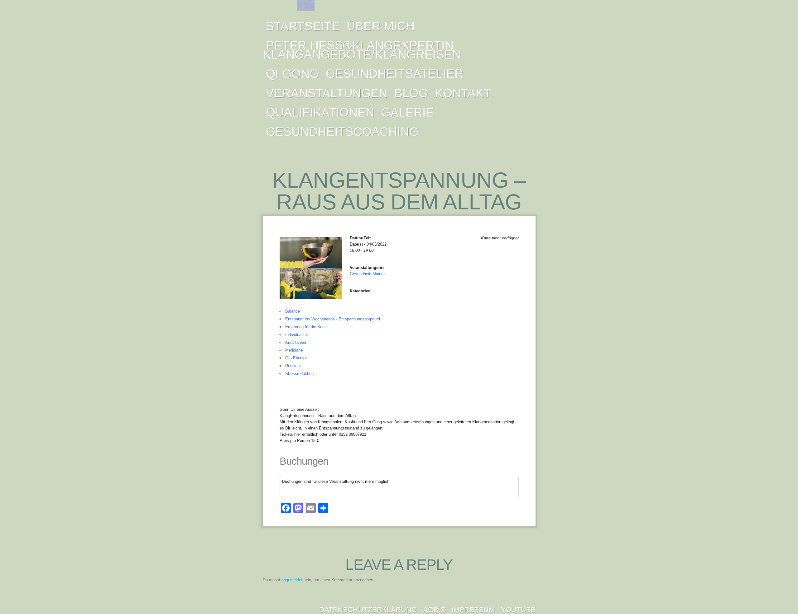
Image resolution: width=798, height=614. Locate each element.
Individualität (296, 334)
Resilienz (293, 365)
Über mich (381, 26)
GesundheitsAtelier (394, 73)
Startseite (303, 26)
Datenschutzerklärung (368, 610)
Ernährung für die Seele (306, 326)
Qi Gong (292, 73)
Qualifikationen (320, 112)
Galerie (407, 112)
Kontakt (463, 93)
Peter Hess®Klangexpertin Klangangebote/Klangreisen (362, 50)
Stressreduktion (299, 373)
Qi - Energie (296, 358)
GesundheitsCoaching (342, 131)
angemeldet (291, 580)
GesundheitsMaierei (368, 273)
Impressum (473, 610)
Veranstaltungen (326, 93)
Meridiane (294, 350)
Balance (292, 311)
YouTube (518, 610)
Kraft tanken (296, 342)
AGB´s (434, 610)
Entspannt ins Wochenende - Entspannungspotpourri (332, 319)
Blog (411, 93)
